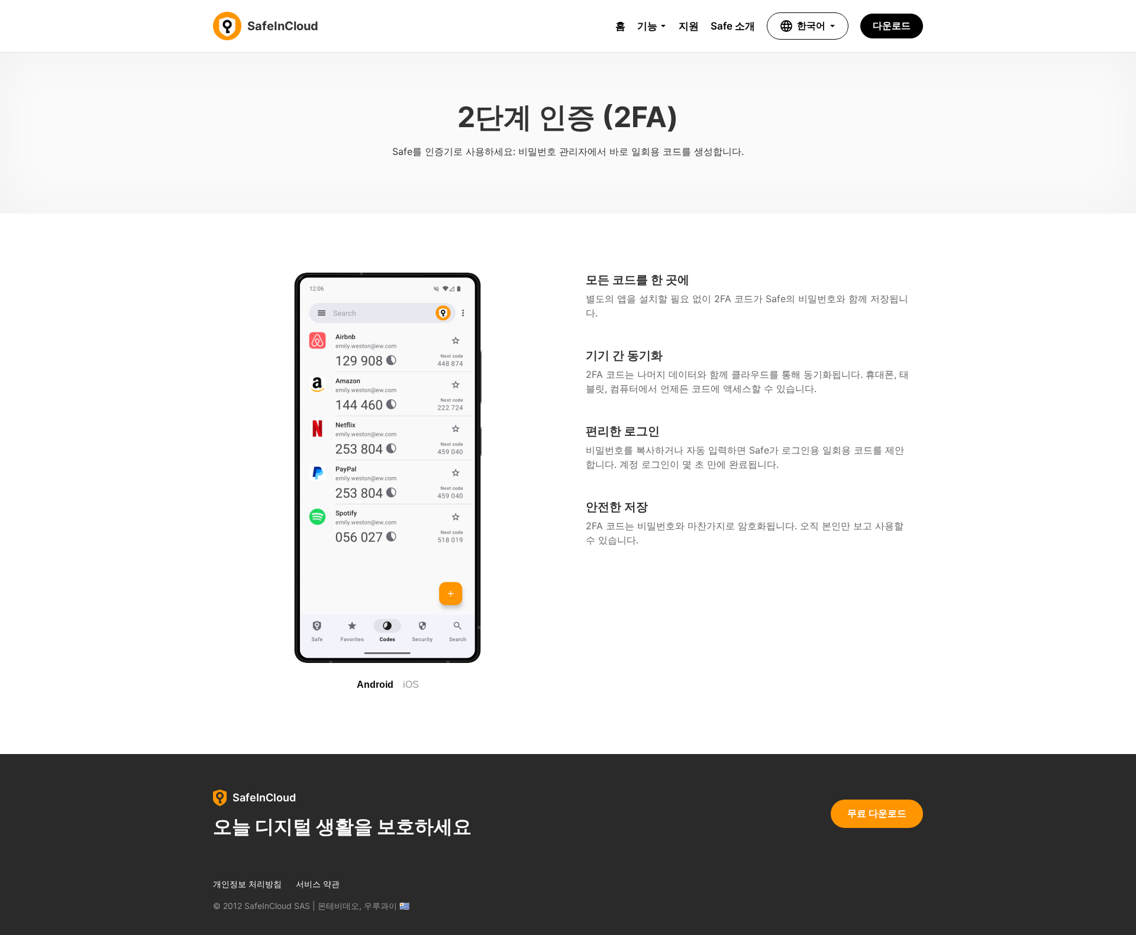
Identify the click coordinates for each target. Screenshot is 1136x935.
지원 (689, 26)
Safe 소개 (733, 26)
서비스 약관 (318, 884)
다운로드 (892, 25)
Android (375, 685)
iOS (411, 685)
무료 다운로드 (876, 813)
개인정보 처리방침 (247, 884)
